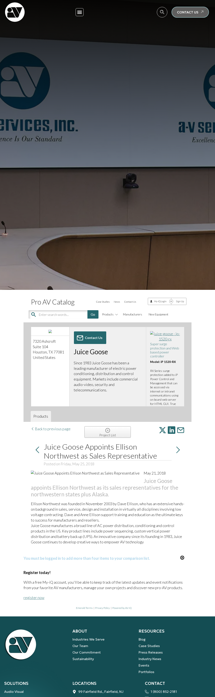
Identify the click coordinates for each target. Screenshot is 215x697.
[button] (80, 12)
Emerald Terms (84, 607)
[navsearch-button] (162, 12)
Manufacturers (132, 314)
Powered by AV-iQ (122, 607)
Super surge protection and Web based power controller (164, 350)
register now (34, 597)
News (117, 301)
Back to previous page (52, 428)
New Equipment (158, 314)
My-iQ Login (160, 301)
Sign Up (180, 301)
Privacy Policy (102, 607)
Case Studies (103, 301)
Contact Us (130, 301)
